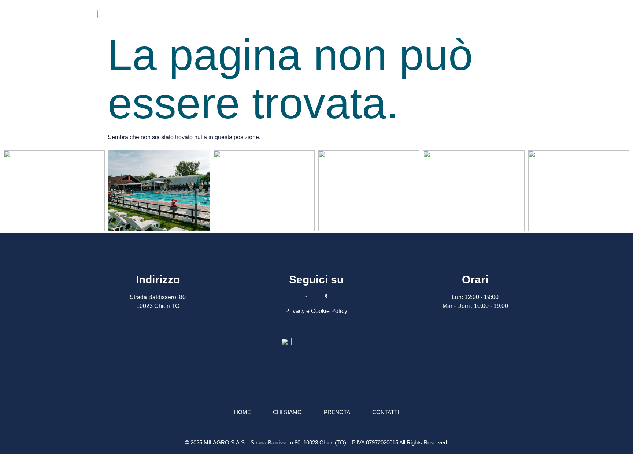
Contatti (467, 13)
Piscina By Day (268, 13)
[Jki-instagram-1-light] (326, 296)
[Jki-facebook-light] (520, 14)
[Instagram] (533, 14)
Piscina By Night (325, 13)
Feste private (382, 13)
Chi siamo (428, 13)
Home (227, 13)
